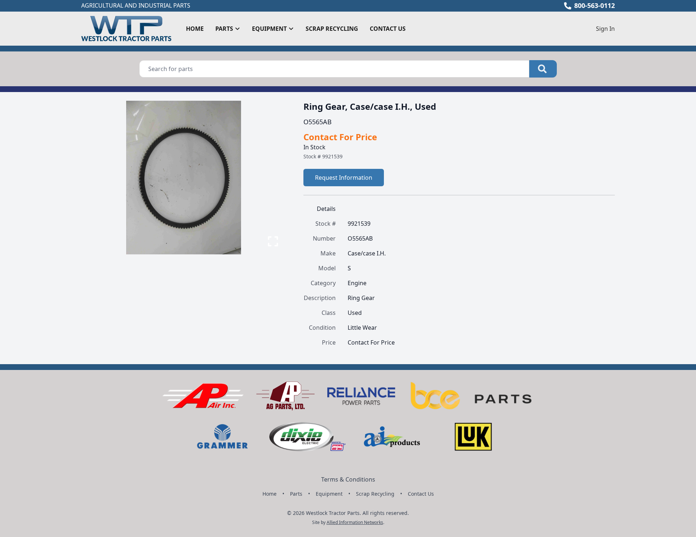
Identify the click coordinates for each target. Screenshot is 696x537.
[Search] (543, 69)
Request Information (343, 178)
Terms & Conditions (348, 479)
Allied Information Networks (355, 522)
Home (195, 29)
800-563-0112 (594, 5)
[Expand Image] (273, 241)
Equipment (329, 493)
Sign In (605, 29)
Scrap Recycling (332, 29)
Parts (296, 493)
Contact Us (388, 29)
